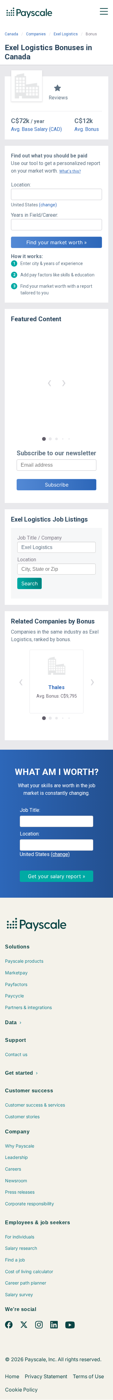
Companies (36, 34)
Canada (11, 34)
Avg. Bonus (86, 129)
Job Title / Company (39, 538)
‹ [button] (49, 382)
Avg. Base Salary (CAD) (36, 129)
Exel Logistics (66, 34)
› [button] (64, 382)
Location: (21, 185)
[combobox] (56, 194)
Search (29, 583)
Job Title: (30, 810)
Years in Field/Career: (34, 215)
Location (26, 560)
